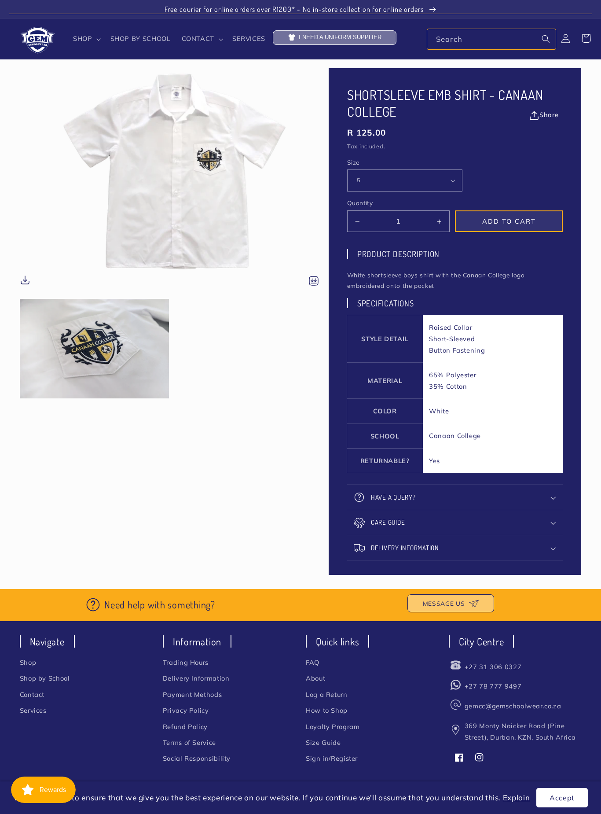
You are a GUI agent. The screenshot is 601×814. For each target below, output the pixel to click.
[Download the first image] (25, 281)
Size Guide (323, 742)
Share (548, 114)
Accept (562, 797)
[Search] (545, 39)
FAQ (312, 662)
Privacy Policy (186, 710)
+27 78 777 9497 (493, 686)
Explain (516, 797)
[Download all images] (314, 281)
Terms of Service (189, 742)
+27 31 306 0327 (493, 667)
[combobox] (491, 39)
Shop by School (45, 678)
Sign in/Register (332, 758)
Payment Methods (192, 694)
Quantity (360, 203)
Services (33, 710)
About (315, 678)
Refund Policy (185, 726)
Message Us (444, 603)
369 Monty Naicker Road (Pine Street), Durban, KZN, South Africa (520, 731)
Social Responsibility (197, 758)
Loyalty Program (332, 726)
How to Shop (327, 710)
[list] (174, 233)
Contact (32, 694)
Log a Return (327, 694)
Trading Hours (186, 662)
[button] (86, 39)
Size (353, 162)
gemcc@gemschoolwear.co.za (513, 706)
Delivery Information (196, 678)
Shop (28, 662)
